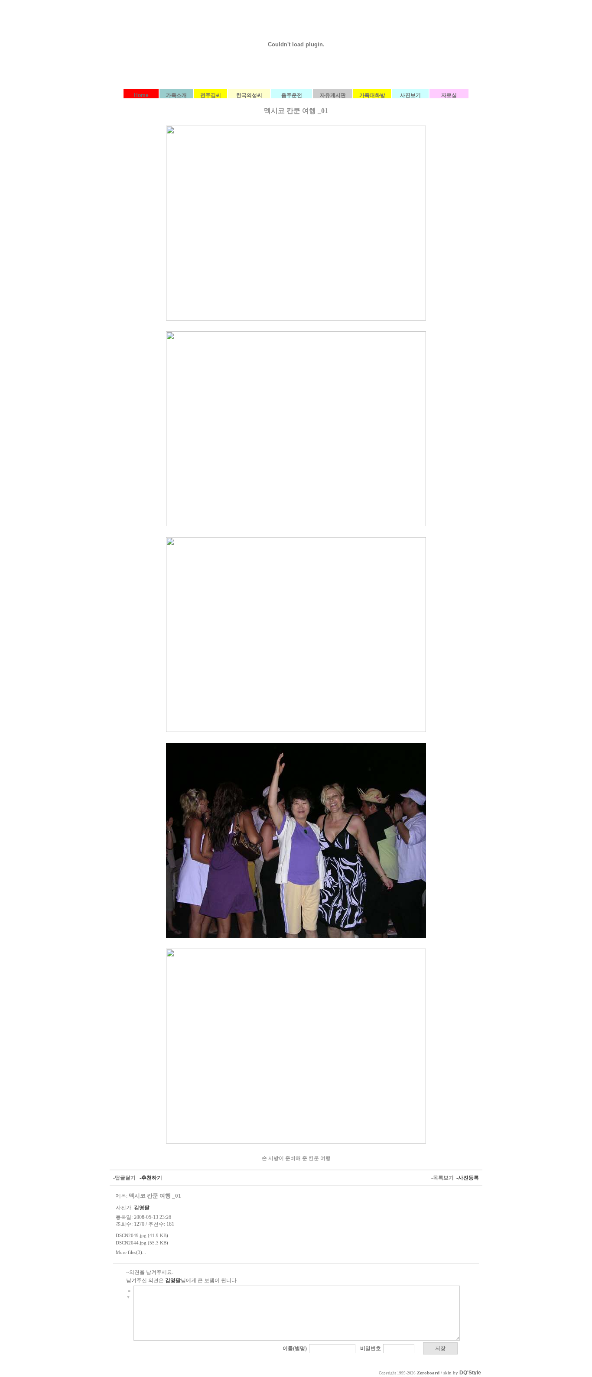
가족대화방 (372, 95)
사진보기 (410, 95)
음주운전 (291, 95)
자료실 (449, 95)
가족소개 (176, 95)
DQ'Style (470, 1373)
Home (141, 95)
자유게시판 (333, 95)
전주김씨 (210, 95)
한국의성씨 (249, 95)
